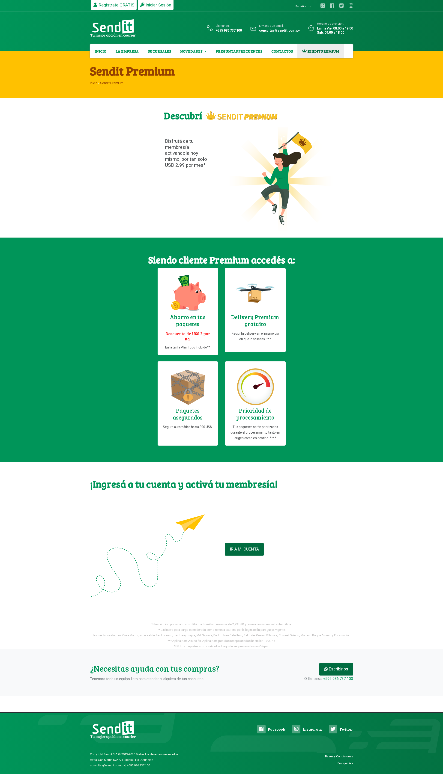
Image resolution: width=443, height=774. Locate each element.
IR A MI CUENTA (244, 549)
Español (301, 6)
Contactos (282, 51)
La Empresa (127, 51)
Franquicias (345, 763)
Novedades (191, 51)
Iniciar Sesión (157, 5)
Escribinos (338, 669)
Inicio (100, 51)
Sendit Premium (323, 51)
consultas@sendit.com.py (279, 31)
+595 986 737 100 (229, 31)
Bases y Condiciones (339, 756)
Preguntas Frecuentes (239, 51)
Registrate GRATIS (115, 5)
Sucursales (159, 51)
